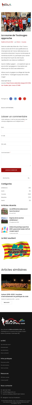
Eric (18, 299)
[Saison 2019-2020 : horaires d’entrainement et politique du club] (16, 282)
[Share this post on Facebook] (10, 98)
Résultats (3, 197)
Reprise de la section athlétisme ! (16, 219)
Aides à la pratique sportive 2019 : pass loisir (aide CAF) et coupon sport (19, 229)
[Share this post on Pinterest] (20, 98)
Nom (2, 127)
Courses (23, 42)
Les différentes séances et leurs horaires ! (18, 210)
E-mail (3, 136)
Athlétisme (4, 188)
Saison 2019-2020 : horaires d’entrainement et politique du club (14, 295)
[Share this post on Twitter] (15, 98)
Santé (3, 200)
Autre (2, 191)
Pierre (18, 42)
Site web (3, 144)
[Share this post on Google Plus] (24, 98)
